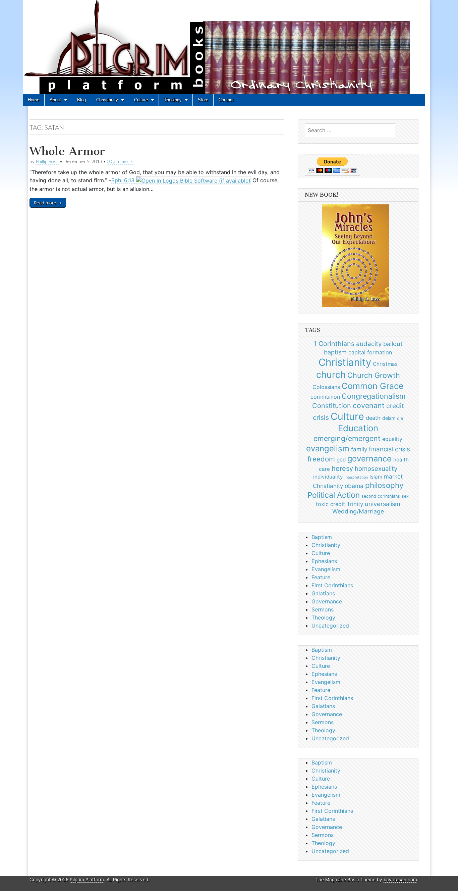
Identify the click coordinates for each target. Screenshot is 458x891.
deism (388, 418)
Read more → (48, 202)
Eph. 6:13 (122, 180)
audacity (369, 344)
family (359, 449)
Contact (226, 99)
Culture (141, 99)
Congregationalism (374, 396)
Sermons (322, 609)
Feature (320, 577)
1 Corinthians (333, 344)
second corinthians (380, 496)
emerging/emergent (347, 438)
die (400, 418)
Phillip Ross (47, 161)
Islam (375, 477)
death (373, 417)
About (55, 99)
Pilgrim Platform (87, 879)
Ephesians (324, 561)
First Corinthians (332, 585)
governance (369, 458)
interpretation (356, 477)
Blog (81, 99)
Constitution (331, 406)
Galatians (323, 593)
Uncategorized (330, 625)
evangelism (327, 448)
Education (358, 428)
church (331, 374)
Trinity (355, 504)
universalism (382, 503)
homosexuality (376, 469)
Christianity (107, 99)
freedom (321, 459)
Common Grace (373, 386)
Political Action (333, 494)
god (341, 459)
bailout (393, 343)
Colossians (326, 387)
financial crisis (389, 449)
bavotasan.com (400, 879)
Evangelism (325, 569)
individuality (328, 477)
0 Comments (120, 161)
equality (392, 439)
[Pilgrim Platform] (224, 48)
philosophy (384, 485)
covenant (369, 405)
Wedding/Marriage (358, 511)
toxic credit (330, 504)
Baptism (321, 537)
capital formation (370, 352)
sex (405, 496)
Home (33, 99)
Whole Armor (67, 151)
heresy (342, 468)
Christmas (385, 364)
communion (325, 396)
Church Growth (373, 375)
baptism (335, 352)
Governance (326, 601)
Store (203, 99)
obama (354, 485)
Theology (173, 99)
